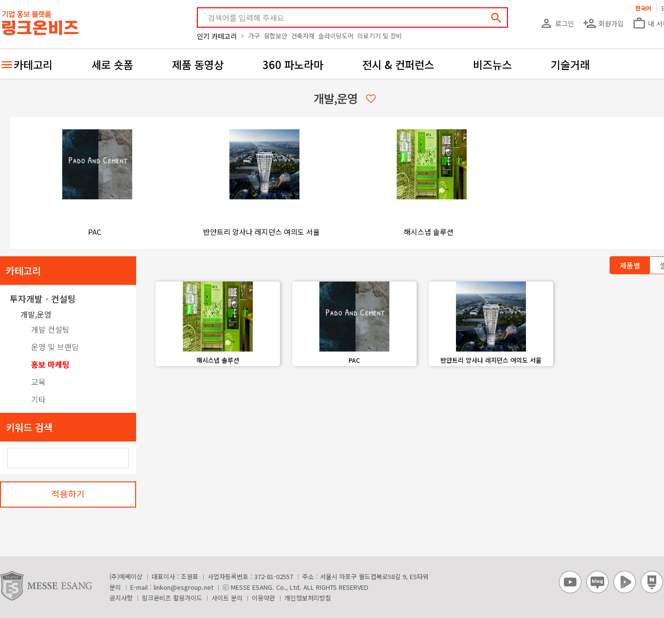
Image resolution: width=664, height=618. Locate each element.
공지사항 (121, 597)
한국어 (643, 8)
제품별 (630, 265)
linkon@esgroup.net (183, 587)
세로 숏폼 (112, 64)
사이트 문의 (227, 597)
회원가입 (603, 23)
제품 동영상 (198, 64)
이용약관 (263, 597)
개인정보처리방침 (307, 597)
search (496, 18)
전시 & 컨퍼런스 (398, 64)
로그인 (557, 23)
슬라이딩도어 (335, 35)
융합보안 (275, 35)
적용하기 (68, 493)
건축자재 (303, 35)
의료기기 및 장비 (379, 35)
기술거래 (570, 64)
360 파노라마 (292, 64)
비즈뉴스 (492, 64)
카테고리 (33, 64)
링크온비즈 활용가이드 (172, 597)
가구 (254, 35)
